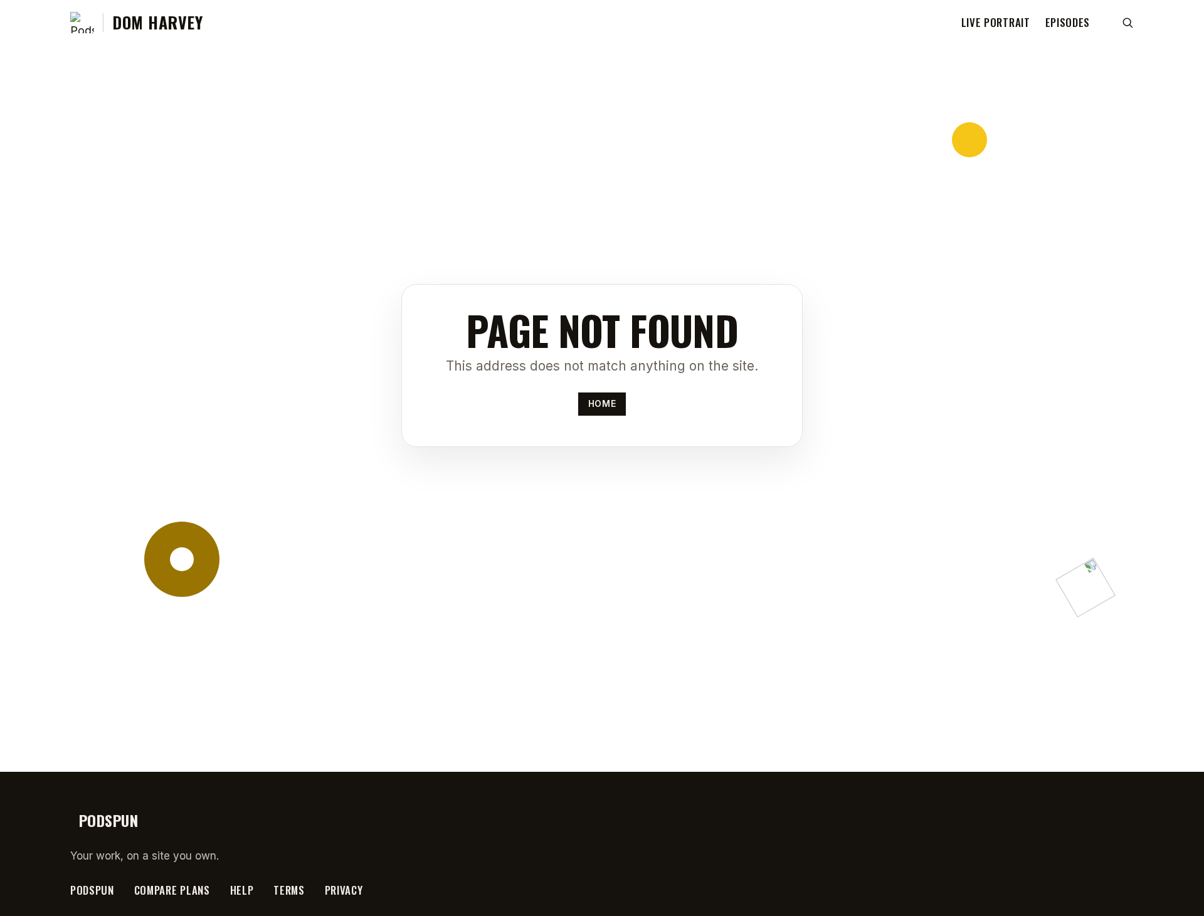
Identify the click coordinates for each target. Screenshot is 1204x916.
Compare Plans (172, 890)
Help (242, 890)
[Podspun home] (82, 22)
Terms (288, 890)
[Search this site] (1127, 22)
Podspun (92, 890)
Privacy (344, 890)
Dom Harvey (157, 22)
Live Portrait (995, 22)
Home (602, 404)
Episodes (1067, 22)
